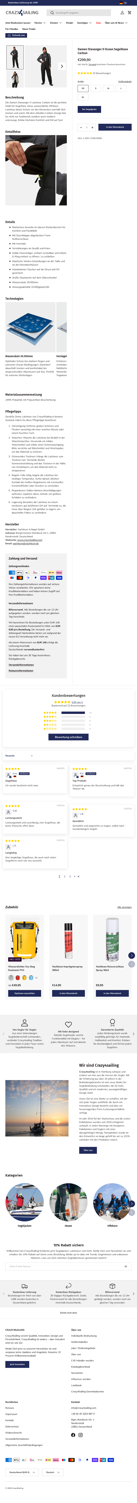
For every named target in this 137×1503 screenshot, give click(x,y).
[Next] (62, 66)
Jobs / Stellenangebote (83, 1348)
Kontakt (9, 1420)
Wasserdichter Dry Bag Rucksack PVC (21, 968)
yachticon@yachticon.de (26, 543)
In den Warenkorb (115, 127)
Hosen (68, 1225)
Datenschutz (12, 1426)
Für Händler (11, 29)
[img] (12, 768)
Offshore (112, 1225)
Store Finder (29, 29)
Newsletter (77, 1372)
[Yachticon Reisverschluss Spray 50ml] (112, 940)
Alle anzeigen (124, 907)
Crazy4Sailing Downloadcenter (87, 1391)
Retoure (9, 1407)
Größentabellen (79, 1341)
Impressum (11, 1414)
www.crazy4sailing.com (29, 539)
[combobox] (79, 12)
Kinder (69, 22)
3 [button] (70, 876)
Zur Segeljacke (89, 109)
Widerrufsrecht (13, 1432)
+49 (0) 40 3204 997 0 (83, 1413)
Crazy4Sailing (17, 1488)
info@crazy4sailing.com (83, 1407)
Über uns (88, 1150)
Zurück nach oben (68, 1312)
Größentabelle (125, 81)
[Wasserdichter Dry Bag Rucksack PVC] (24, 940)
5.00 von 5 (77, 702)
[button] (125, 3)
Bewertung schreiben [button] (68, 737)
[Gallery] (36, 66)
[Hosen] (68, 1202)
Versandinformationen (17, 1438)
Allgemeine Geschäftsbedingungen (24, 1445)
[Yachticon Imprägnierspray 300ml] (68, 940)
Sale (98, 22)
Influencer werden (81, 1379)
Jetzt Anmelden (17, 1364)
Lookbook (76, 1385)
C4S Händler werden (82, 1360)
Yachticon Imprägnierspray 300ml (67, 968)
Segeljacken (24, 1225)
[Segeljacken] (25, 1202)
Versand (92, 64)
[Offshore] (112, 1202)
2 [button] (64, 876)
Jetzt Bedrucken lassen (17, 22)
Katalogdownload (80, 1366)
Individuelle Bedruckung (84, 1335)
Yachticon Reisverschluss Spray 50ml (110, 968)
